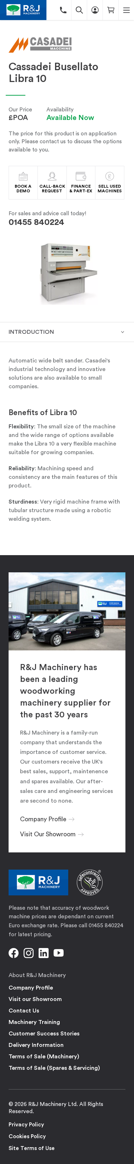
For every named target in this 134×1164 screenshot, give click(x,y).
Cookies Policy (27, 1136)
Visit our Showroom (35, 999)
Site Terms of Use (32, 1148)
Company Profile (31, 988)
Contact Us (24, 1011)
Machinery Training (34, 1022)
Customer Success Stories (44, 1033)
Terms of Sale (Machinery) (44, 1056)
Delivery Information (36, 1045)
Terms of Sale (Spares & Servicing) (54, 1068)
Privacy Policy (26, 1124)
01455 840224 (36, 222)
